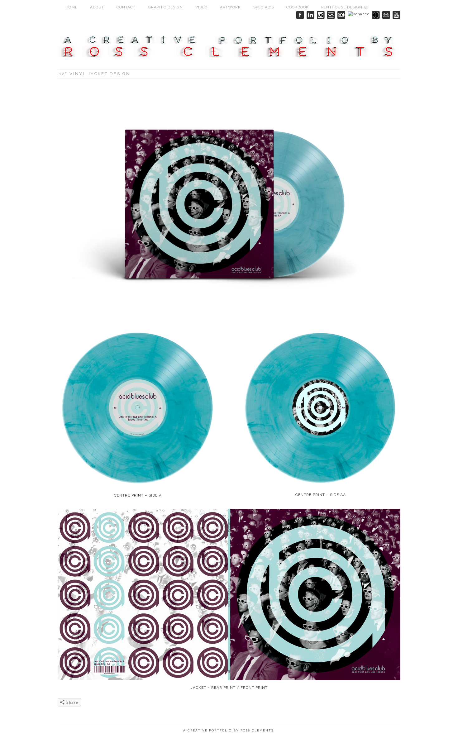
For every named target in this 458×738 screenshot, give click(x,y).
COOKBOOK (297, 7)
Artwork (230, 7)
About (97, 7)
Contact (126, 7)
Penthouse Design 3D (345, 7)
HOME (71, 7)
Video (201, 7)
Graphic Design (165, 7)
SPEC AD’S (263, 7)
